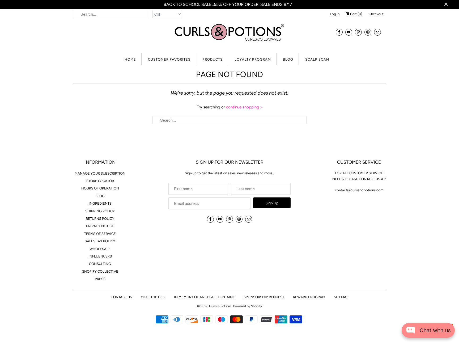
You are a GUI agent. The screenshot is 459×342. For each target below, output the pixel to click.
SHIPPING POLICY (100, 211)
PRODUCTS (212, 59)
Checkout (376, 14)
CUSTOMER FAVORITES (169, 59)
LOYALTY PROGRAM (253, 59)
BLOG (288, 59)
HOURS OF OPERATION (100, 188)
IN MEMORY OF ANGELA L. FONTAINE (204, 297)
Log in (334, 14)
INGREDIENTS (100, 203)
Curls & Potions (220, 306)
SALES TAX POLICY (100, 241)
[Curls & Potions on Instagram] (367, 32)
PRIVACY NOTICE (100, 226)
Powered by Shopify (247, 306)
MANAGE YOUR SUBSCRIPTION (100, 173)
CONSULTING (100, 264)
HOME (130, 59)
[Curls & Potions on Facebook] (339, 32)
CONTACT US (121, 297)
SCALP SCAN (317, 59)
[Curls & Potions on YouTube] (348, 32)
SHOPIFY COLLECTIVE (100, 271)
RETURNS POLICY (100, 219)
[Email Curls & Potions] (377, 32)
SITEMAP (341, 297)
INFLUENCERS (100, 256)
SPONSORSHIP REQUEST (264, 297)
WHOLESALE (100, 249)
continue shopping (243, 107)
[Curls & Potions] (229, 35)
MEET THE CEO (153, 297)
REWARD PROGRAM (309, 297)
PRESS (100, 279)
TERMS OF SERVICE (100, 234)
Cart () (355, 14)
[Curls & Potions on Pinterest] (358, 32)
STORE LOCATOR (100, 181)
